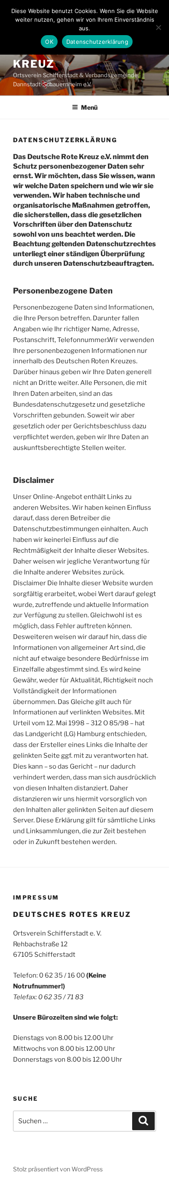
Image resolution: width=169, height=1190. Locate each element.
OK (49, 41)
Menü (89, 107)
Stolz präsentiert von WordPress (58, 1169)
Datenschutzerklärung (97, 41)
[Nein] (158, 27)
